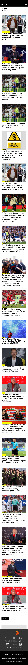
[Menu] (26, 4)
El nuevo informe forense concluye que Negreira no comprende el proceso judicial (12, 37)
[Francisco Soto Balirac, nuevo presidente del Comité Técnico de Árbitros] (14, 357)
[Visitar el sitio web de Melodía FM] (20, 644)
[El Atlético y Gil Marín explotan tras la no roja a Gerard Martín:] (14, 54)
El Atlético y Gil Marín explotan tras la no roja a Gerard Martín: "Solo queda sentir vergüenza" (13, 67)
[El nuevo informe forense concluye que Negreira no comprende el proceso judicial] (14, 24)
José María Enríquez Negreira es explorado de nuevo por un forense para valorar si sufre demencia (12, 186)
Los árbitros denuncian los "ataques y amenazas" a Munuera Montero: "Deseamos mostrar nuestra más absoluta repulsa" (13, 518)
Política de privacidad (12, 658)
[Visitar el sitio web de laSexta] (14, 638)
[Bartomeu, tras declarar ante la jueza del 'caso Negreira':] (14, 265)
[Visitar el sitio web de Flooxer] (19, 648)
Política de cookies (22, 658)
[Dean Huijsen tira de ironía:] (14, 235)
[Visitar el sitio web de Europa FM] (14, 644)
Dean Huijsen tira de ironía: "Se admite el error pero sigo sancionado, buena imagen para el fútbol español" (13, 248)
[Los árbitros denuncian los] (14, 504)
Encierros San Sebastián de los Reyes (10, 0)
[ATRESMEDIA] (14, 633)
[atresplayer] (22, 4)
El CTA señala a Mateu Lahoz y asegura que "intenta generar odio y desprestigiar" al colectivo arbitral (14, 460)
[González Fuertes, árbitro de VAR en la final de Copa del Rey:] (14, 415)
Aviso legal (4, 658)
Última (18, 4)
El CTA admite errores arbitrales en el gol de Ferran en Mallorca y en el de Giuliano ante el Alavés (13, 312)
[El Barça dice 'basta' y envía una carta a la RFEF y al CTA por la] (14, 203)
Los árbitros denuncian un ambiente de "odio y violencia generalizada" (12, 489)
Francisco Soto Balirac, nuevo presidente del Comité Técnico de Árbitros (13, 369)
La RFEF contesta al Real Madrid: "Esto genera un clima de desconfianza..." (12, 580)
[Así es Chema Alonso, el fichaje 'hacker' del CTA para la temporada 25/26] (14, 329)
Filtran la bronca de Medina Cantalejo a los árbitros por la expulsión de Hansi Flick (14, 608)
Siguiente (5, 619)
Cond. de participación (11, 661)
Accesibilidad (19, 661)
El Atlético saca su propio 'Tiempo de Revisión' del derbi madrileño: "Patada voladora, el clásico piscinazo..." (12, 155)
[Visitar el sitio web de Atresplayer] (11, 648)
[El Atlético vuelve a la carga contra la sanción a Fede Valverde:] (14, 83)
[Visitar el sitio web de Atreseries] (20, 641)
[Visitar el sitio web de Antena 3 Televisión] (7, 638)
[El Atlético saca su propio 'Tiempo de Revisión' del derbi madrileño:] (14, 141)
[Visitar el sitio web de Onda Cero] (7, 644)
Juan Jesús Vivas (22, 0)
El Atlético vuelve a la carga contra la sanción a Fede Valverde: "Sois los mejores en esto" (13, 96)
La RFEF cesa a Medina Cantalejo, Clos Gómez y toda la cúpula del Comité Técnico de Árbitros (13, 398)
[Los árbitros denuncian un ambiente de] (14, 477)
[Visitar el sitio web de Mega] (14, 641)
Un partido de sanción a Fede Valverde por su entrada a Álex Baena (13, 125)
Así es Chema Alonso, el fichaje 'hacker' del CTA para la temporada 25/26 (13, 341)
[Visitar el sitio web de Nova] (7, 641)
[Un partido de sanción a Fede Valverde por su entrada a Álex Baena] (14, 113)
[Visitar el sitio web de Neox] (20, 638)
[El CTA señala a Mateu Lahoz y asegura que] (14, 447)
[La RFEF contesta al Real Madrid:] (14, 568)
